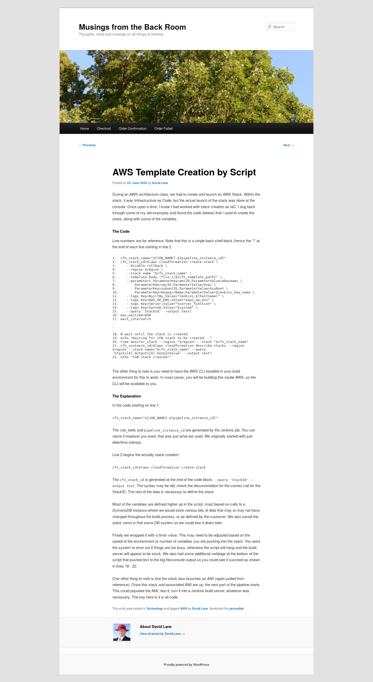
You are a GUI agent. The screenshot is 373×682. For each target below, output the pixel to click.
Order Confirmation (132, 128)
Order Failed (164, 128)
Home (84, 128)
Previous (87, 145)
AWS (183, 608)
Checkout (104, 128)
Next (288, 145)
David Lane (160, 182)
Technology (154, 608)
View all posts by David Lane (162, 633)
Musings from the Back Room (132, 26)
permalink (236, 608)
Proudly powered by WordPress (186, 664)
